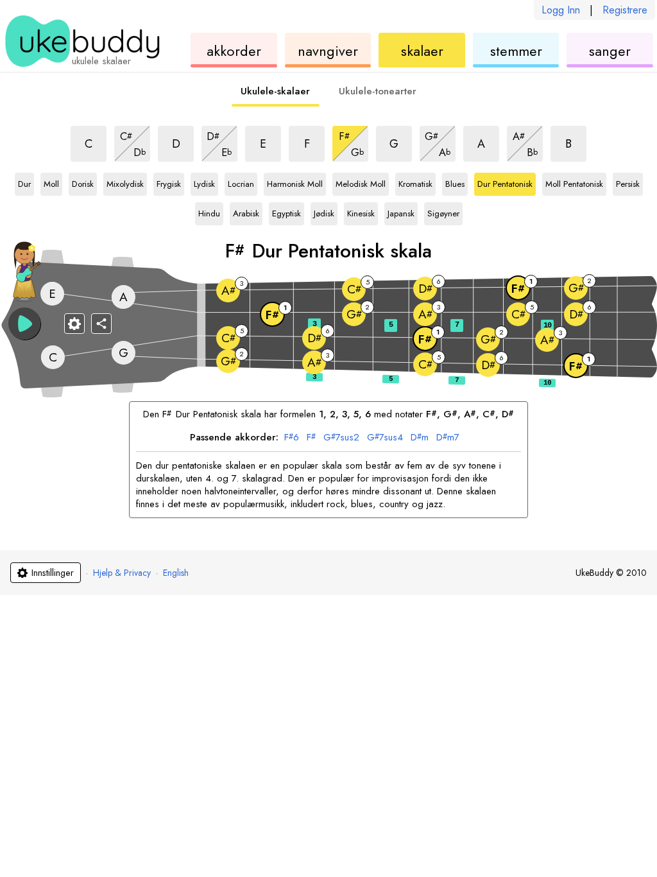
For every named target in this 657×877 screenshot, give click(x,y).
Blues (455, 182)
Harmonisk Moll (295, 182)
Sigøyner (443, 211)
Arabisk (246, 211)
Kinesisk (361, 211)
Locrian (241, 182)
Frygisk (169, 182)
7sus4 (385, 437)
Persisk (628, 182)
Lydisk (204, 182)
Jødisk (324, 211)
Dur (26, 182)
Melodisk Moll (361, 182)
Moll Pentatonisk (574, 182)
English (176, 572)
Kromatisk (415, 182)
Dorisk (83, 182)
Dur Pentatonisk (505, 182)
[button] (24, 324)
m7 (447, 437)
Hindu (209, 211)
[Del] (101, 323)
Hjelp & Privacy (122, 572)
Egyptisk (286, 211)
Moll (53, 182)
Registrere (624, 10)
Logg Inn (561, 10)
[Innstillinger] (74, 323)
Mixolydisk (125, 182)
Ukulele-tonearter (377, 91)
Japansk (401, 211)
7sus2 (341, 437)
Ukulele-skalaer (275, 91)
